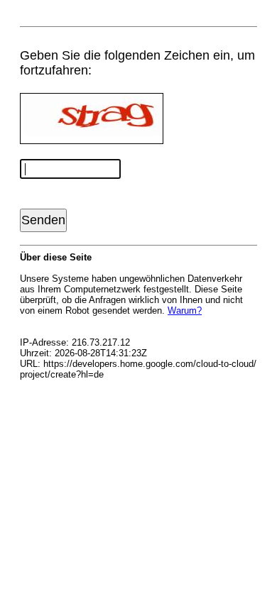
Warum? (185, 310)
